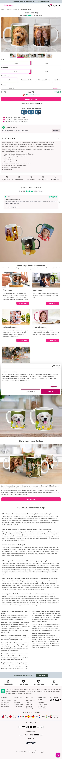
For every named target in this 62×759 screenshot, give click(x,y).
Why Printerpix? (30, 700)
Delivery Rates (5, 704)
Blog (15, 700)
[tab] (13, 56)
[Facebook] (53, 700)
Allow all (50, 391)
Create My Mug (31, 99)
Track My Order (42, 704)
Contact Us (41, 702)
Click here (55, 130)
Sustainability (29, 708)
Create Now (23, 303)
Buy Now (42, 675)
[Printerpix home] (9, 5)
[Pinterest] (58, 700)
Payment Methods (6, 700)
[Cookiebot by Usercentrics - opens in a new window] (53, 366)
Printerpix (27, 752)
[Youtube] (60, 700)
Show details (53, 386)
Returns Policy (42, 708)
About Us (28, 702)
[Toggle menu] (2, 5)
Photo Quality (17, 702)
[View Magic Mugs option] (28, 245)
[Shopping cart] (59, 5)
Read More (16, 203)
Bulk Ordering (5, 706)
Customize (30, 391)
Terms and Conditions (29, 705)
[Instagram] (51, 700)
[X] (56, 700)
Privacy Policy (42, 706)
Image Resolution (18, 704)
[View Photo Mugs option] (15, 232)
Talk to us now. (24, 130)
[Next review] (58, 202)
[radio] (16, 63)
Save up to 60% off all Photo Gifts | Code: (31, 2)
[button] (31, 88)
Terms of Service (34, 751)
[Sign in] (55, 5)
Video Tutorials (18, 706)
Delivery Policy (5, 702)
